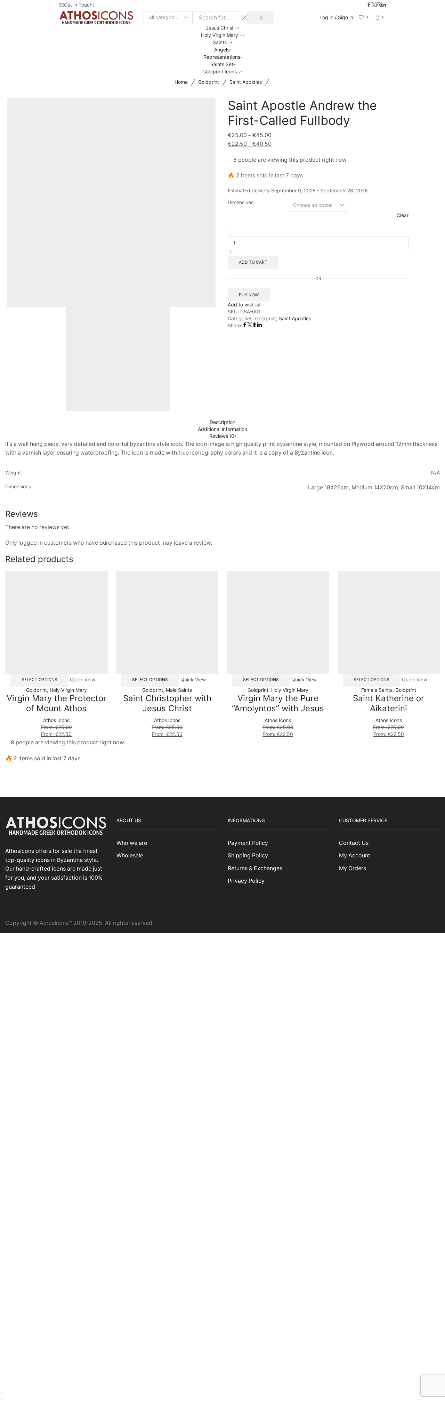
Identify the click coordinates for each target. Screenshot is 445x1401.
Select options (39, 679)
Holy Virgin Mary (219, 35)
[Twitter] (373, 5)
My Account (354, 855)
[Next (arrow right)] (3, 1399)
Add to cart (253, 262)
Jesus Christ (220, 28)
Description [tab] (222, 422)
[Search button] (260, 17)
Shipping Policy (248, 855)
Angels (221, 50)
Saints (220, 42)
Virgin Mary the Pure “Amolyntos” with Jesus (278, 703)
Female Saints (377, 690)
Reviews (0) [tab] (222, 436)
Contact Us (354, 843)
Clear (402, 215)
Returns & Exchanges (255, 868)
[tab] (222, 422)
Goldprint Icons (219, 71)
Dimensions (240, 202)
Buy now (249, 294)
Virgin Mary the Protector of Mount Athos (56, 703)
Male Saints (179, 690)
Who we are (131, 843)
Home (181, 82)
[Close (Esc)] (0, 1392)
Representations (221, 57)
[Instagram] (378, 5)
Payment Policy (248, 843)
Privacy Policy (246, 881)
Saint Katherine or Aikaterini (388, 703)
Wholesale (129, 855)
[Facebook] (368, 5)
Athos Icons (56, 720)
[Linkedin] (383, 5)
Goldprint (208, 82)
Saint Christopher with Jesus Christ (167, 703)
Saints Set (221, 64)
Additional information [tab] (222, 429)
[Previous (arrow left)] (0, 1399)
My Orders (352, 868)
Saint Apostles (245, 82)
